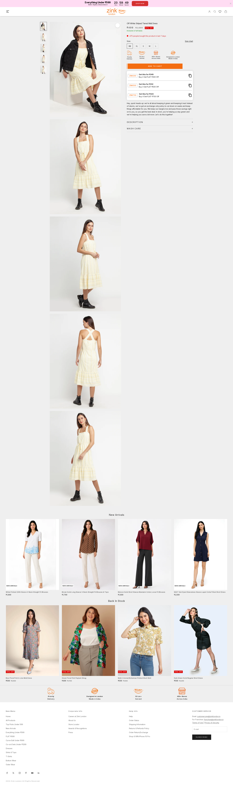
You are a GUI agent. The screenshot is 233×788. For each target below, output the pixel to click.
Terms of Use (198, 723)
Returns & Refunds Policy (139, 728)
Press (70, 732)
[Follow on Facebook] (7, 773)
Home (8, 716)
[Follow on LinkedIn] (38, 773)
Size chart (189, 41)
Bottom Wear (11, 760)
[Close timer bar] (231, 3)
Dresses (9, 748)
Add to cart (155, 66)
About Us (72, 720)
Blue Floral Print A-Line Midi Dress (19, 678)
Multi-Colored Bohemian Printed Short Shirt (134, 678)
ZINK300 (132, 76)
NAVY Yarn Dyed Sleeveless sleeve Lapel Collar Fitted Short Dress (199, 592)
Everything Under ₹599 (15, 732)
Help (131, 716)
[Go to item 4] (43, 59)
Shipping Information (137, 724)
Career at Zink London (77, 716)
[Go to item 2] (43, 37)
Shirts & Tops (11, 752)
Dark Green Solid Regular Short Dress (188, 678)
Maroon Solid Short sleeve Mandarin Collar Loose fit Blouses (141, 592)
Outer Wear (10, 765)
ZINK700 (132, 95)
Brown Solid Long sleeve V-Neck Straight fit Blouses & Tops (85, 592)
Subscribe (202, 737)
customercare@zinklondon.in (208, 716)
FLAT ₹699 (10, 736)
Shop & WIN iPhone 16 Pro (139, 736)
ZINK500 (132, 85)
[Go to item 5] (43, 69)
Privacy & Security (212, 723)
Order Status (134, 720)
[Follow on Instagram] (19, 773)
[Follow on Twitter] (13, 773)
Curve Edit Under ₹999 (15, 740)
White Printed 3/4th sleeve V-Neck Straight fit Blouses (27, 592)
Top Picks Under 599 (14, 724)
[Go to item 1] (43, 26)
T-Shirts (9, 756)
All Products (10, 720)
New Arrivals (11, 728)
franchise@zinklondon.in (214, 720)
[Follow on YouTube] (32, 773)
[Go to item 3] (43, 48)
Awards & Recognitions (77, 728)
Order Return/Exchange (138, 732)
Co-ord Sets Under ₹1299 (16, 744)
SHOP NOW (140, 3)
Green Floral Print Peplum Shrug (74, 678)
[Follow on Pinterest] (26, 773)
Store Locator (73, 724)
